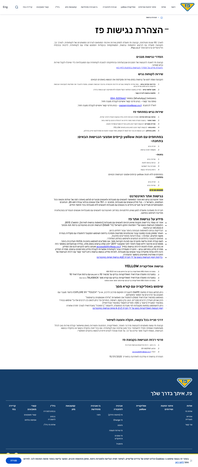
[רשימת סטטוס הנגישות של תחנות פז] (162, 67)
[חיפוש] (16, 7)
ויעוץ (153, 257)
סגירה (13, 460)
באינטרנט (101, 257)
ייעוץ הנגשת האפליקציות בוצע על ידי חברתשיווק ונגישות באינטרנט (128, 308)
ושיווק (109, 257)
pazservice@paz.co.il (130, 105)
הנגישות (146, 257)
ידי (132, 257)
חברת (127, 257)
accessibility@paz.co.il (109, 246)
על (135, 257)
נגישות (116, 257)
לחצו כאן (179, 462)
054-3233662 (118, 98)
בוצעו (139, 257)
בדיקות (159, 257)
